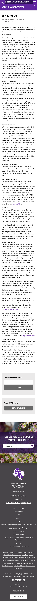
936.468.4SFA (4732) (18, 496)
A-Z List (18, 543)
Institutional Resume (20, 566)
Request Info (18, 511)
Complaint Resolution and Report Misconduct (15, 557)
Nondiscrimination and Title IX (25, 552)
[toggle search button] (2, 2)
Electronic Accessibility (9, 552)
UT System (32, 557)
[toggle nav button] (35, 2)
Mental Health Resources (11, 555)
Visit (18, 514)
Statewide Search (15, 560)
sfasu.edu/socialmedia (18, 586)
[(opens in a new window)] (13, 580)
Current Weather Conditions (18, 546)
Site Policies (18, 568)
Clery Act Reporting (7, 566)
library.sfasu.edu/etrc (11, 309)
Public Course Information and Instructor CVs (18, 524)
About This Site (18, 591)
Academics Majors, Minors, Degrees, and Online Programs (18, 576)
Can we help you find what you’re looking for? (18, 438)
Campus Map (19, 531)
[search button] (32, 446)
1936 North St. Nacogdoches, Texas (18, 503)
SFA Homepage (18, 508)
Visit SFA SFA (18, 575)
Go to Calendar (18, 408)
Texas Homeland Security (28, 560)
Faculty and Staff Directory (19, 528)
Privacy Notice (30, 566)
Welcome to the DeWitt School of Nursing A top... (18, 573)
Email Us (18, 499)
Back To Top (18, 596)
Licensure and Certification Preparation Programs (18, 539)
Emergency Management (25, 555)
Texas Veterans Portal (9, 563)
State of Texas (5, 560)
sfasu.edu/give (16, 204)
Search (18, 388)
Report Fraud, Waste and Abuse (24, 563)
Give (18, 521)
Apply (18, 518)
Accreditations (18, 534)
